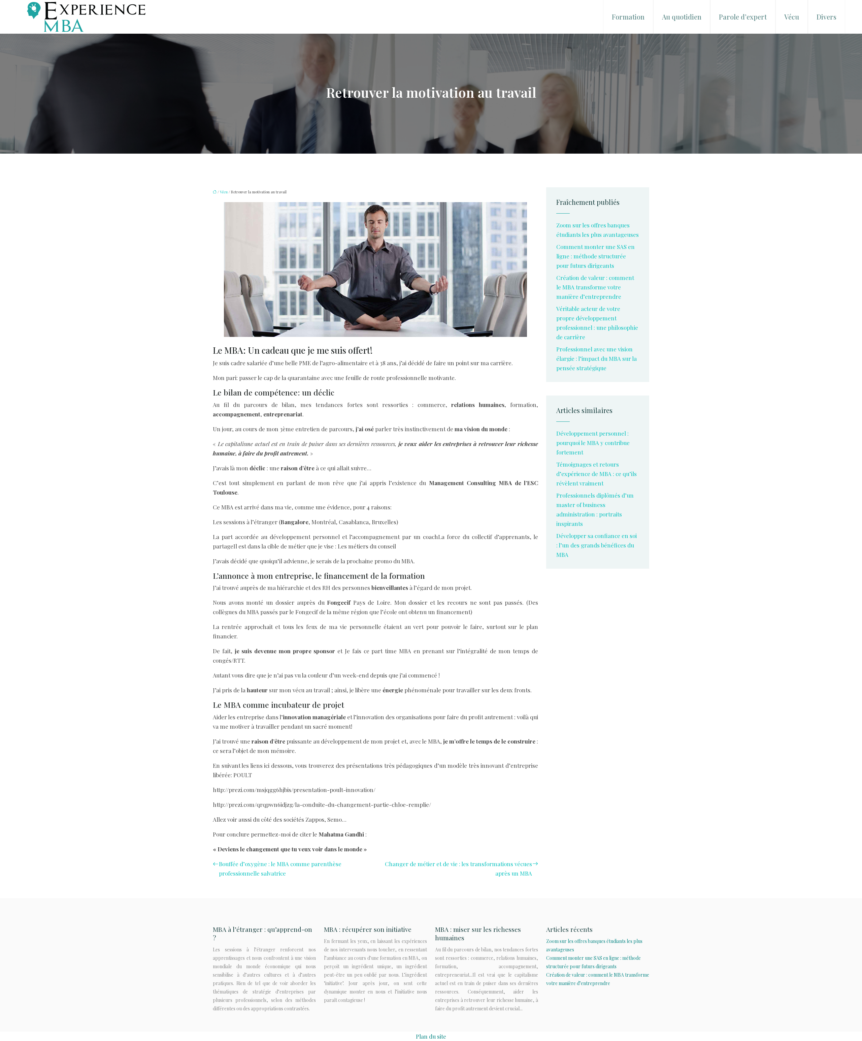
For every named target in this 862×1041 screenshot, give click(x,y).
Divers (826, 16)
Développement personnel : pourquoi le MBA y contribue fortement (593, 443)
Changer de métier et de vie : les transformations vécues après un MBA (458, 868)
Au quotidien (681, 16)
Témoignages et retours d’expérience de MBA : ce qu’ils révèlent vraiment (596, 474)
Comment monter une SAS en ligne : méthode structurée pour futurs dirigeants (595, 256)
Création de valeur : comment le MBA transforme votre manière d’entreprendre (595, 287)
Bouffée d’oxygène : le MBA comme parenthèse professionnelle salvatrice (280, 868)
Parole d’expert (743, 16)
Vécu (791, 16)
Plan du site (431, 1036)
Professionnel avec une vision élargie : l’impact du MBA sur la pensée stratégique (596, 358)
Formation (628, 16)
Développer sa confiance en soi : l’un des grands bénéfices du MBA (596, 545)
